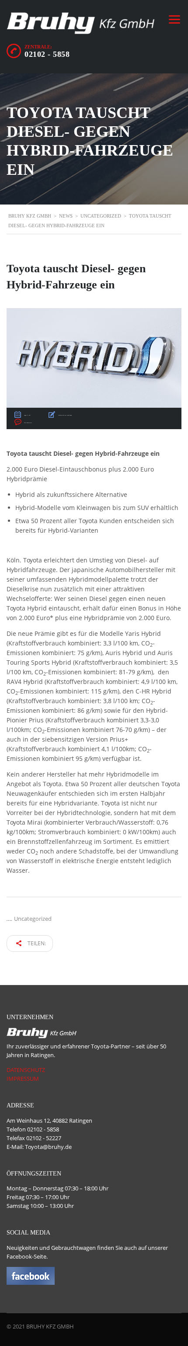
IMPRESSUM (23, 1078)
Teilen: (36, 943)
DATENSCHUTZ (26, 1070)
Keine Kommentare (28, 422)
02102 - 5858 (47, 54)
